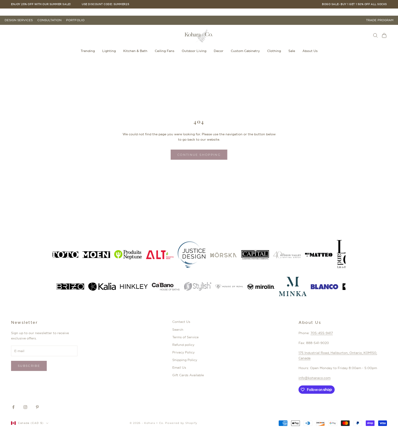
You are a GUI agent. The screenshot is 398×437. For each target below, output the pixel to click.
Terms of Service (185, 337)
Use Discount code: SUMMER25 (105, 4)
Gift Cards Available (188, 375)
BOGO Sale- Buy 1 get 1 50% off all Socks (354, 4)
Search (177, 329)
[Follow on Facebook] (13, 407)
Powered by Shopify (181, 423)
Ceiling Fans (164, 51)
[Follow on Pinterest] (37, 407)
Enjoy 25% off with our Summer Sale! (41, 4)
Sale (291, 51)
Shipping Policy (184, 360)
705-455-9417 (321, 333)
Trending (88, 51)
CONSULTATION (49, 20)
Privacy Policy (183, 352)
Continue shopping (199, 154)
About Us (310, 51)
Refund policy (183, 345)
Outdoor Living (194, 51)
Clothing (274, 51)
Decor (218, 51)
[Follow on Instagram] (25, 407)
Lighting (109, 51)
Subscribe (29, 366)
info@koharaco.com (314, 378)
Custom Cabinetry (245, 51)
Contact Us (181, 322)
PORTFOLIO (75, 20)
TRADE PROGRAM (379, 20)
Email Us (179, 367)
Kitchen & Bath (135, 51)
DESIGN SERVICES (19, 20)
